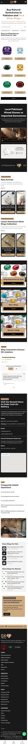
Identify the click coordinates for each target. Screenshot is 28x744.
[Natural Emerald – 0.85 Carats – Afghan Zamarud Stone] (4, 553)
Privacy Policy (4, 720)
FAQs (2, 713)
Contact (3, 715)
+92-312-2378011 (11, 424)
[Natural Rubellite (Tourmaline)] (4, 563)
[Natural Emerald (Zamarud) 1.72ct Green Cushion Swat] (4, 573)
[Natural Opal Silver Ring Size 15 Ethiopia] (8, 240)
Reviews (3, 718)
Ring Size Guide (5, 694)
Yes (10, 368)
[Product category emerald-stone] (7, 86)
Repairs (3, 683)
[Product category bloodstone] (7, 69)
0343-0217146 (6, 421)
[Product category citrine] (20, 69)
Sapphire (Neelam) (5, 657)
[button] (8, 212)
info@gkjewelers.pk (6, 431)
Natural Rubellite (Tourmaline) (14, 561)
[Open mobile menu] (1, 2)
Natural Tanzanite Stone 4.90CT (15, 547)
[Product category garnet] (20, 86)
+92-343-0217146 (20, 424)
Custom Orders (5, 685)
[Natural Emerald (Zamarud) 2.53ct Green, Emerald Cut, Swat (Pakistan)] (4, 583)
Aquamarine (4, 667)
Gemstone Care (5, 697)
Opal (2, 664)
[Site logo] (13, 2)
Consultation (4, 681)
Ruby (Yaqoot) (4, 660)
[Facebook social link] (2, 729)
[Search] (24, 26)
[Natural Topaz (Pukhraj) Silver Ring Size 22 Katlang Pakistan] (8, 198)
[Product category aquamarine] (20, 52)
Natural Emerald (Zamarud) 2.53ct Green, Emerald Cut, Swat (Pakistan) (15, 583)
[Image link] (6, 636)
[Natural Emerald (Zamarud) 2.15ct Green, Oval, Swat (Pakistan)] (4, 588)
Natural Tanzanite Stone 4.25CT (15, 556)
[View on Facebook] (24, 374)
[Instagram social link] (4, 729)
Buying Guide (4, 699)
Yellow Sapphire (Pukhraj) (7, 662)
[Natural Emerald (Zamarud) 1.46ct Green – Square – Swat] (4, 578)
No (16, 368)
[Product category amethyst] (7, 52)
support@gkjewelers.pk (7, 433)
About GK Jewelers (5, 710)
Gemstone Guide (5, 692)
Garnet (2, 669)
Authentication (5, 678)
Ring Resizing (4, 676)
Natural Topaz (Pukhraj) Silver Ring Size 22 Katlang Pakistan (8, 207)
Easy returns (4, 704)
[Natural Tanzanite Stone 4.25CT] (4, 558)
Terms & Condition (5, 722)
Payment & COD (5, 701)
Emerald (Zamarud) (6, 655)
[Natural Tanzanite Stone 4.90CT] (4, 548)
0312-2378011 (14, 421)
